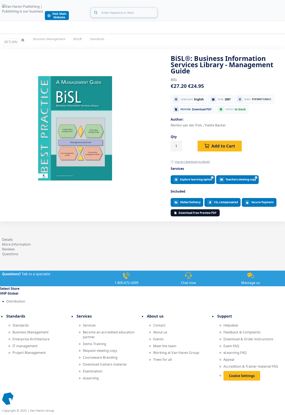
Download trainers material (104, 364)
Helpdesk (230, 325)
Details (7, 239)
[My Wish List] (270, 12)
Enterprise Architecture (31, 339)
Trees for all (162, 359)
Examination (92, 371)
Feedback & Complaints (242, 332)
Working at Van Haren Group (176, 352)
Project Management (29, 352)
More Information (16, 244)
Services (89, 325)
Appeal (228, 359)
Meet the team (164, 346)
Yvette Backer (215, 125)
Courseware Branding (100, 357)
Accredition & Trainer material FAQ (250, 366)
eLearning (91, 378)
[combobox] (124, 13)
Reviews (8, 249)
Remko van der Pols (186, 125)
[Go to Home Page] (23, 39)
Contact (159, 325)
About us (160, 332)
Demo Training (94, 344)
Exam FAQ (231, 346)
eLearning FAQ (235, 352)
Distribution (15, 301)
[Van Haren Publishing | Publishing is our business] (23, 12)
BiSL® (78, 39)
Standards (97, 39)
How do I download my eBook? (192, 162)
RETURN (10, 42)
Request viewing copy (100, 350)
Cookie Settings (242, 375)
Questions (10, 254)
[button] (142, 293)
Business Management (49, 39)
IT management (25, 346)
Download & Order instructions (248, 339)
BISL (174, 79)
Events (158, 339)
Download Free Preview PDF (197, 213)
